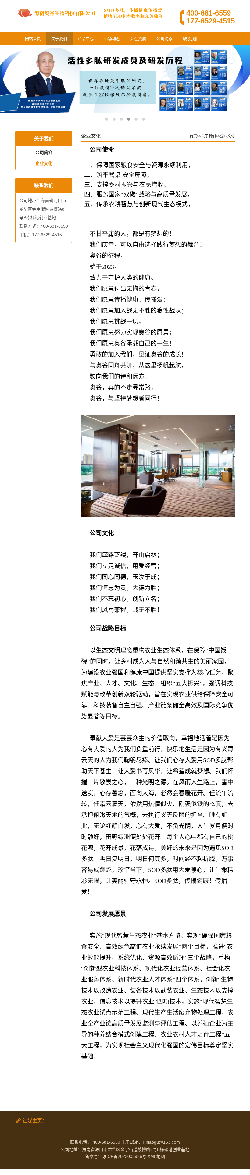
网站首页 (33, 38)
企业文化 (43, 163)
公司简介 (43, 152)
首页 (193, 136)
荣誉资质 (138, 38)
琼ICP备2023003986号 (124, 1156)
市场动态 (112, 38)
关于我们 (59, 38)
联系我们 (191, 38)
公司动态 (164, 38)
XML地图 (156, 1156)
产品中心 (86, 38)
